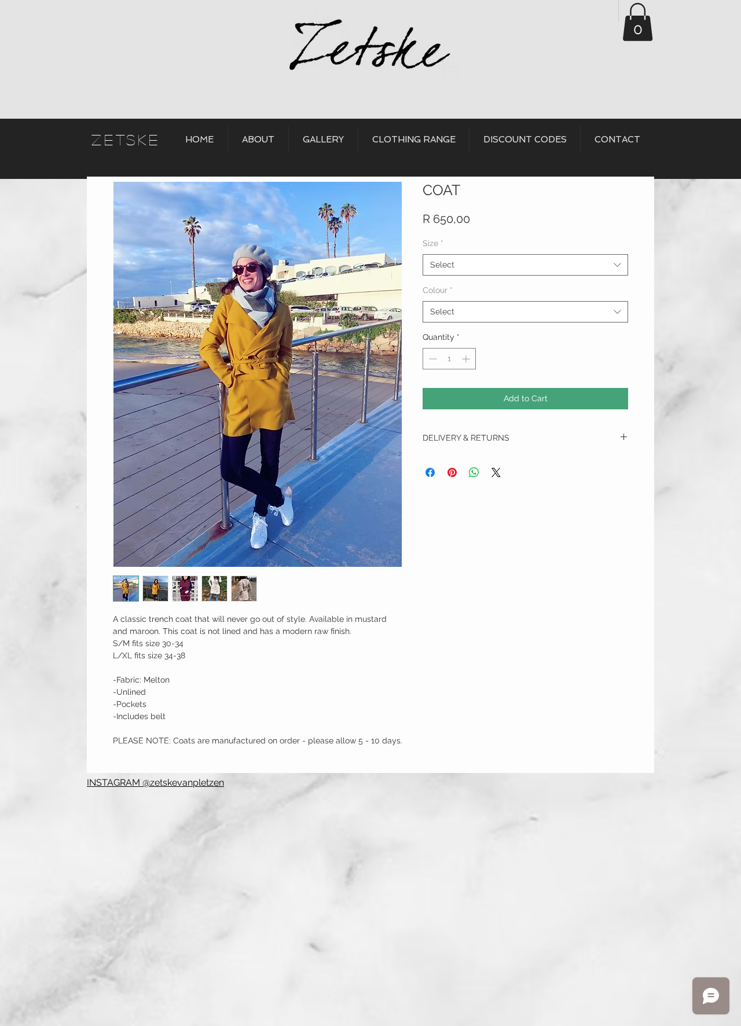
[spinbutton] (449, 359)
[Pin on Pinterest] (452, 472)
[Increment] (467, 359)
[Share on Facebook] (430, 472)
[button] (638, 22)
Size (433, 243)
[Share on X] (496, 472)
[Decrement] (431, 359)
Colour (438, 290)
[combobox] (525, 265)
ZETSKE (125, 139)
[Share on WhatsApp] (474, 472)
